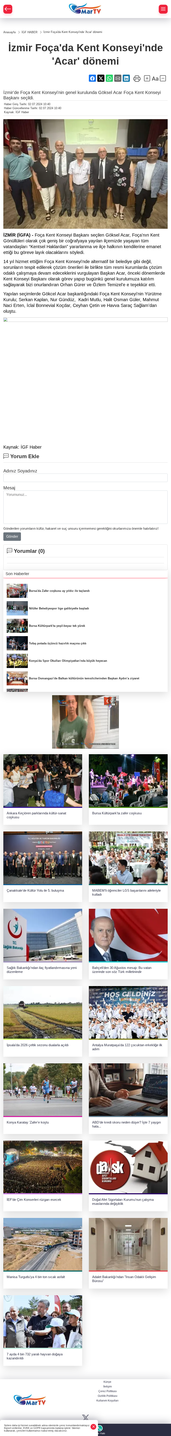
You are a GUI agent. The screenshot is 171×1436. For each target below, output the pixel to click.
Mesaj (9, 487)
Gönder (12, 536)
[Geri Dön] (7, 9)
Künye (107, 1381)
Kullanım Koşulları (107, 1400)
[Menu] (163, 9)
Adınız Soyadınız (20, 470)
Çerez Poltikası (107, 1391)
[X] (85, 1418)
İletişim (107, 1386)
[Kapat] (93, 1427)
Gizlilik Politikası (107, 1395)
